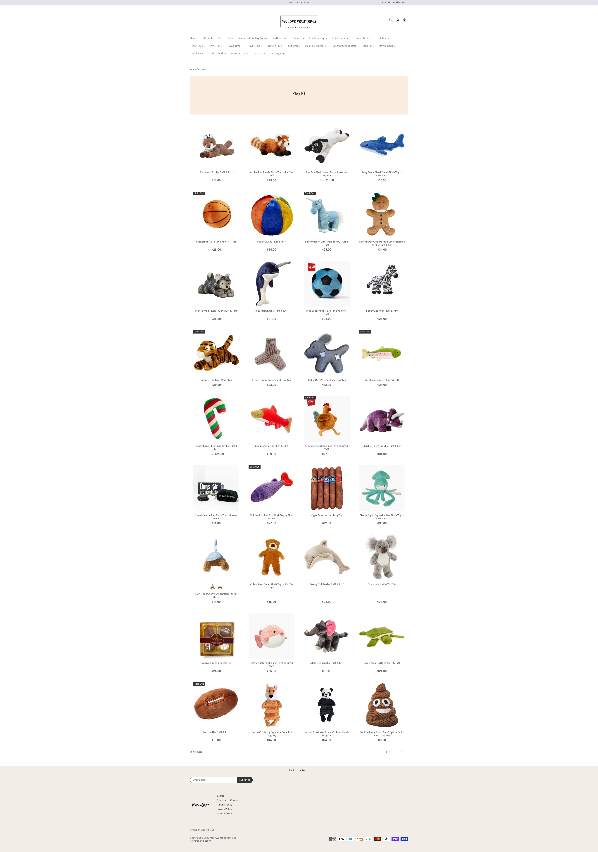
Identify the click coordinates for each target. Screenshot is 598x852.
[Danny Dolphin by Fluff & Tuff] (327, 557)
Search (221, 796)
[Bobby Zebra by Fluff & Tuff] (382, 279)
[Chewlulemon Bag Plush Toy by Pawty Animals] (216, 488)
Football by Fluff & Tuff (216, 732)
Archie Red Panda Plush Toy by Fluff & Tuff (271, 174)
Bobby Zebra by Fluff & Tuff (382, 310)
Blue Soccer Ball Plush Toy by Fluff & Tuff (326, 312)
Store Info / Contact (228, 800)
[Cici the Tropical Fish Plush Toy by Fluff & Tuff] (271, 488)
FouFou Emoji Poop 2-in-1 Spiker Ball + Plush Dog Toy (382, 734)
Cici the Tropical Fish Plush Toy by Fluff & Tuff (271, 517)
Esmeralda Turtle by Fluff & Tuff (382, 663)
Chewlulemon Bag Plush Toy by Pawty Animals (216, 517)
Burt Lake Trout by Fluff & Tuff (382, 380)
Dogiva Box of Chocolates (216, 663)
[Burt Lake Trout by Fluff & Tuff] (382, 353)
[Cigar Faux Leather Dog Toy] (327, 488)
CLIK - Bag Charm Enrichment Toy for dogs (216, 595)
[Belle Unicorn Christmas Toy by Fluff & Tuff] (327, 215)
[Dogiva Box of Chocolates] (216, 636)
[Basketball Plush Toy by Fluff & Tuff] (216, 215)
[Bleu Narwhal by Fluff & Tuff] (271, 284)
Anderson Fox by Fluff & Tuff (216, 172)
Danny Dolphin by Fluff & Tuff (327, 584)
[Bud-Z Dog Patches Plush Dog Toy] (327, 353)
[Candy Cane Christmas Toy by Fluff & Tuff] (216, 419)
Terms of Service (226, 813)
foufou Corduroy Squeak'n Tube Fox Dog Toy (271, 734)
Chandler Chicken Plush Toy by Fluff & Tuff (326, 447)
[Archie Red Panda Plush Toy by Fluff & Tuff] (271, 145)
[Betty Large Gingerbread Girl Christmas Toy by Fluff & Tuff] (382, 215)
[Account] (397, 20)
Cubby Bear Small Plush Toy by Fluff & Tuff (271, 586)
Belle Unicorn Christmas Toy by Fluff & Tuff (326, 243)
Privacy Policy (224, 809)
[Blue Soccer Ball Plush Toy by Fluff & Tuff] (327, 284)
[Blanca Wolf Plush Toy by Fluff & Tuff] (216, 284)
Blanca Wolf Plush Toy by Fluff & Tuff (216, 310)
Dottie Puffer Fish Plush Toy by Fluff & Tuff (271, 664)
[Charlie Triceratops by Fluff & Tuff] (382, 419)
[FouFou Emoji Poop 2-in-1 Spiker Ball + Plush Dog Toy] (382, 705)
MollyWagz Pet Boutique (223, 838)
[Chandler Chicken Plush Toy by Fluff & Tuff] (327, 419)
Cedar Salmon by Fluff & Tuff (271, 446)
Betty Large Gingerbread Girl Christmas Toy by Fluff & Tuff (382, 243)
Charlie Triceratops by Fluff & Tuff (382, 446)
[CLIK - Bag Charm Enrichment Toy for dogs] (216, 557)
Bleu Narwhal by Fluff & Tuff (271, 310)
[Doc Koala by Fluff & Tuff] (382, 557)
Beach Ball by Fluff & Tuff (271, 241)
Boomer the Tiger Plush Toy (216, 380)
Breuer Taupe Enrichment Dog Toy (271, 380)
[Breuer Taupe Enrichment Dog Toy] (271, 353)
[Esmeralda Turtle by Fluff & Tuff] (382, 636)
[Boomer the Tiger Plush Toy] (216, 353)
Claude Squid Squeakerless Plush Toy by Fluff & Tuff (382, 517)
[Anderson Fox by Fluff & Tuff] (216, 145)
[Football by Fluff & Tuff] (216, 705)
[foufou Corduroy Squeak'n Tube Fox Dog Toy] (271, 705)
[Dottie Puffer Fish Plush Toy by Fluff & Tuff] (271, 636)
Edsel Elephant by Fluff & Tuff (327, 663)
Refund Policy (224, 804)
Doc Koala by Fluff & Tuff (382, 584)
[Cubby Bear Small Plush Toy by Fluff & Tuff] (271, 557)
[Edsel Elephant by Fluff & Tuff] (327, 636)
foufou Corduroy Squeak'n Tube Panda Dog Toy (326, 734)
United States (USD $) (392, 2)
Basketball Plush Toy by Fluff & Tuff (216, 241)
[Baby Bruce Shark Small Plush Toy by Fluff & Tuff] (382, 145)
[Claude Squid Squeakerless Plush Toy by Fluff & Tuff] (382, 488)
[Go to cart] (404, 20)
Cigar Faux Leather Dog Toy (326, 515)
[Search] (390, 20)
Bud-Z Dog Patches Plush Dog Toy (326, 380)
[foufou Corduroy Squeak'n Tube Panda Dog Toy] (327, 705)
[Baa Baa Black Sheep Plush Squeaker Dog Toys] (327, 145)
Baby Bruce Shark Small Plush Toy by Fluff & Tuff (382, 174)
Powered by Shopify (200, 841)
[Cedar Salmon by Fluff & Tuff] (271, 419)
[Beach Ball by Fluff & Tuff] (271, 215)
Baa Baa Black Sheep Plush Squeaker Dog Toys (326, 174)
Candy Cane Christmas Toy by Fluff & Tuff (216, 447)
